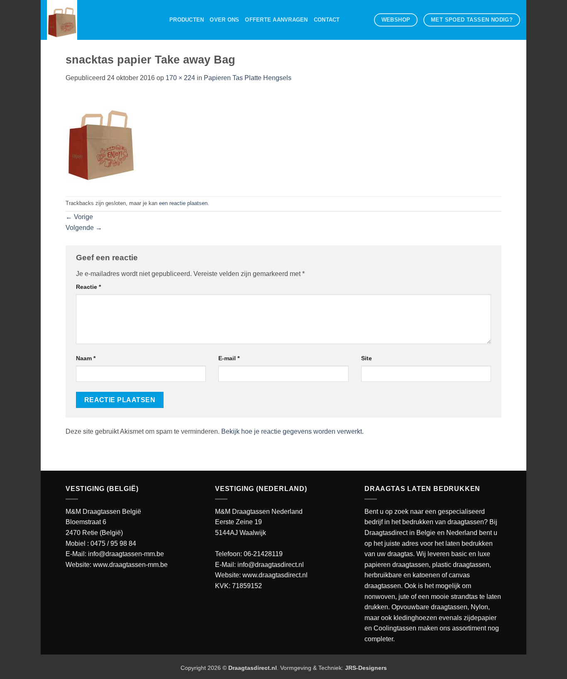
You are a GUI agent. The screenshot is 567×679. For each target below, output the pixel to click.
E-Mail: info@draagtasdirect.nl (259, 564)
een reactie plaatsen (183, 203)
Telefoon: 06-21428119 (249, 553)
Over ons (224, 20)
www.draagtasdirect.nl (275, 575)
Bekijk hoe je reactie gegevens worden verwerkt (291, 431)
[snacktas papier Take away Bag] (101, 139)
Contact (327, 20)
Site (366, 358)
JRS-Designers (366, 667)
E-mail (229, 358)
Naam (85, 358)
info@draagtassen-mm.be (126, 553)
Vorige (79, 216)
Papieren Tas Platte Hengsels (247, 77)
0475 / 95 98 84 (113, 543)
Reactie (88, 286)
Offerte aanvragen (276, 20)
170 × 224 (180, 77)
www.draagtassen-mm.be (130, 564)
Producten (186, 20)
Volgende (84, 227)
